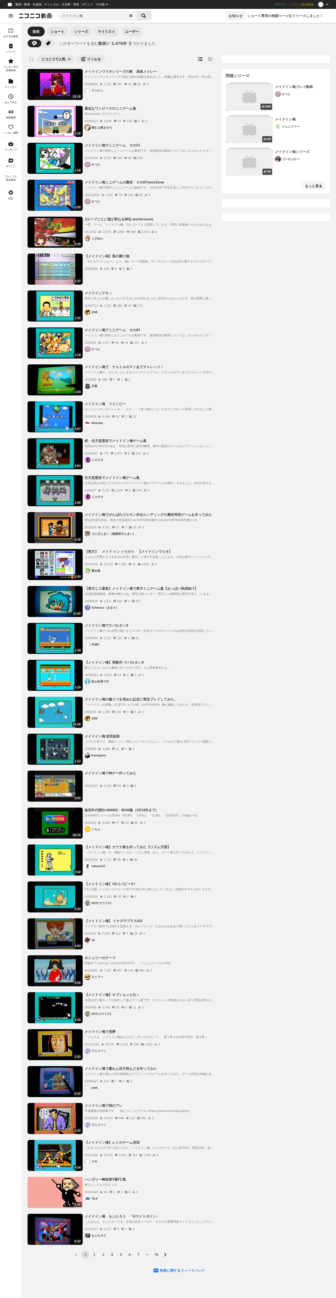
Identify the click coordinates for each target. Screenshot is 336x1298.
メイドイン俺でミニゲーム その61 (112, 330)
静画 (27, 4)
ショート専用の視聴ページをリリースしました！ (285, 16)
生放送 (37, 4)
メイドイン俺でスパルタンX (106, 625)
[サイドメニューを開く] (11, 16)
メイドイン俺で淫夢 (100, 1031)
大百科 (66, 4)
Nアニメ (87, 4)
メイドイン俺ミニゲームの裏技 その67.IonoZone (124, 182)
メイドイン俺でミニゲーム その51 (112, 145)
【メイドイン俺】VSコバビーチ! (110, 884)
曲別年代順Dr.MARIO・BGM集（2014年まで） (122, 810)
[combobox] (97, 16)
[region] (11, 660)
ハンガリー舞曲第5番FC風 (105, 1179)
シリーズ (81, 31)
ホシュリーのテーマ (100, 958)
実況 (76, 4)
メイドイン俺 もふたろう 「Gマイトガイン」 (122, 1216)
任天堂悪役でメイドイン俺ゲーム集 (112, 477)
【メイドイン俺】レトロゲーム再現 (112, 1142)
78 (156, 1254)
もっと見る (313, 186)
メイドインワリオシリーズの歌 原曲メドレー (121, 71)
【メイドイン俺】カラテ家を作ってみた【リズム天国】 (128, 847)
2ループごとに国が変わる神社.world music (119, 219)
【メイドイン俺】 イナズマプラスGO (113, 921)
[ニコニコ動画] (35, 15)
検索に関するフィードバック (182, 1270)
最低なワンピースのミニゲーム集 (110, 108)
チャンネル (51, 4)
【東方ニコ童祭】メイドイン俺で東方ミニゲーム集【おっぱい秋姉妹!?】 (141, 588)
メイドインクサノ (98, 293)
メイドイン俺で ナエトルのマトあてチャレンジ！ (124, 367)
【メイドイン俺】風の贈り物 (107, 256)
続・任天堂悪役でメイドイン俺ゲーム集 (116, 440)
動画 (18, 4)
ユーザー (132, 31)
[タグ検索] (48, 43)
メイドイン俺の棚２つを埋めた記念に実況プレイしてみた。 (131, 699)
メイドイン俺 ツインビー (105, 404)
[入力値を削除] (131, 16)
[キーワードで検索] (34, 43)
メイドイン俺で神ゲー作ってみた (110, 773)
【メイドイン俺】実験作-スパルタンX (114, 662)
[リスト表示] (200, 59)
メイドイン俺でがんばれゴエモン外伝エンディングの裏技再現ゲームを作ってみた (148, 514)
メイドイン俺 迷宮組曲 (102, 736)
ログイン (280, 4)
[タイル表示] (210, 59)
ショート (57, 31)
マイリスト (106, 31)
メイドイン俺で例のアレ (103, 1105)
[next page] (165, 1255)
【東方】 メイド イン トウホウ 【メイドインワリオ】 (128, 551)
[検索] (145, 16)
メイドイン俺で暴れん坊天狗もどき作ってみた (121, 1068)
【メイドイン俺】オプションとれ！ (112, 994)
